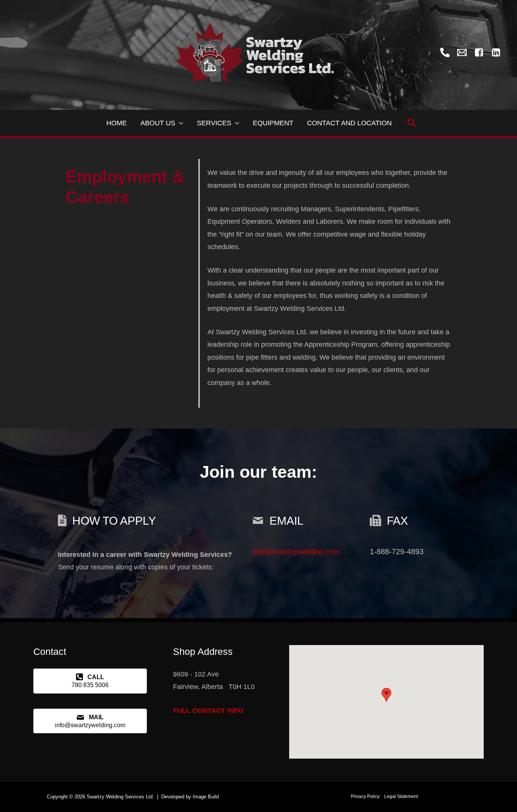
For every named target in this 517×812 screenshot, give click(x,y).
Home (116, 123)
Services (214, 123)
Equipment (273, 123)
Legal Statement (401, 796)
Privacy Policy (365, 796)
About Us (157, 123)
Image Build (206, 797)
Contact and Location (349, 123)
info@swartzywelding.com (295, 551)
